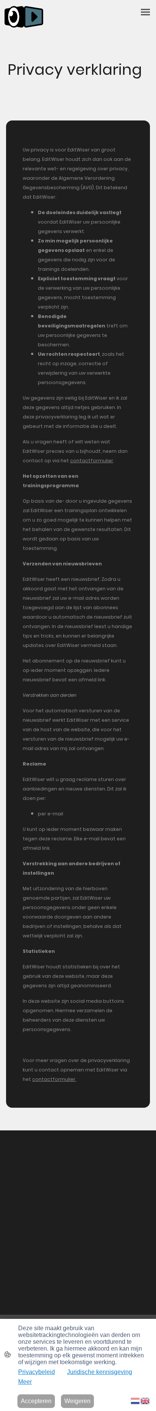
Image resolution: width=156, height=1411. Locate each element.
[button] (135, 1400)
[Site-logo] (24, 17)
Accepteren (36, 1401)
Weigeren (77, 1401)
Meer (25, 1382)
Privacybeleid (36, 1372)
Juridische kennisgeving (99, 1372)
